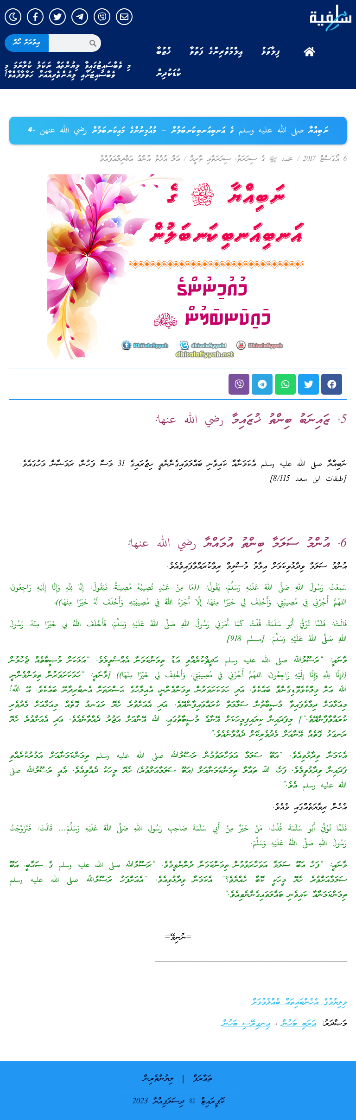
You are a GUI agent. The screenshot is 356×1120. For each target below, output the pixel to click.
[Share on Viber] (239, 384)
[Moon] (13, 16)
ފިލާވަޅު (270, 51)
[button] (331, 384)
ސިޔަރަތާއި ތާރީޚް (210, 159)
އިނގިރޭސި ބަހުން (246, 1024)
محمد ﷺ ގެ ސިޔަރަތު (265, 159)
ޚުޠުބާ (163, 51)
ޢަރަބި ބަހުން (299, 1024)
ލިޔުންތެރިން (158, 1079)
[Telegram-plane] (79, 16)
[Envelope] (124, 16)
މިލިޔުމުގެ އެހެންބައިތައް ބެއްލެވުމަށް (299, 1002)
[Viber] (102, 16)
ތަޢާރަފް (202, 1079)
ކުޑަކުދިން (168, 73)
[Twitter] (57, 16)
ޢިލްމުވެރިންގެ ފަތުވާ (216, 51)
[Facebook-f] (35, 16)
